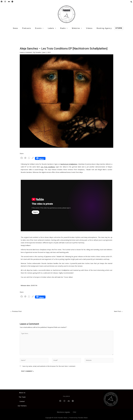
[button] (39, 28)
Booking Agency (104, 28)
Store (118, 28)
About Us (22, 393)
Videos (89, 28)
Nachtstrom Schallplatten (68, 164)
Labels (51, 28)
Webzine (76, 28)
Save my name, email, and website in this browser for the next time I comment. (49, 366)
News (15, 28)
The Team (22, 397)
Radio (63, 28)
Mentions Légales (63, 412)
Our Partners (22, 406)
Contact (22, 401)
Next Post (118, 311)
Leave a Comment (26, 52)
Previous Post (16, 311)
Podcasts (26, 28)
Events (38, 28)
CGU (74, 412)
